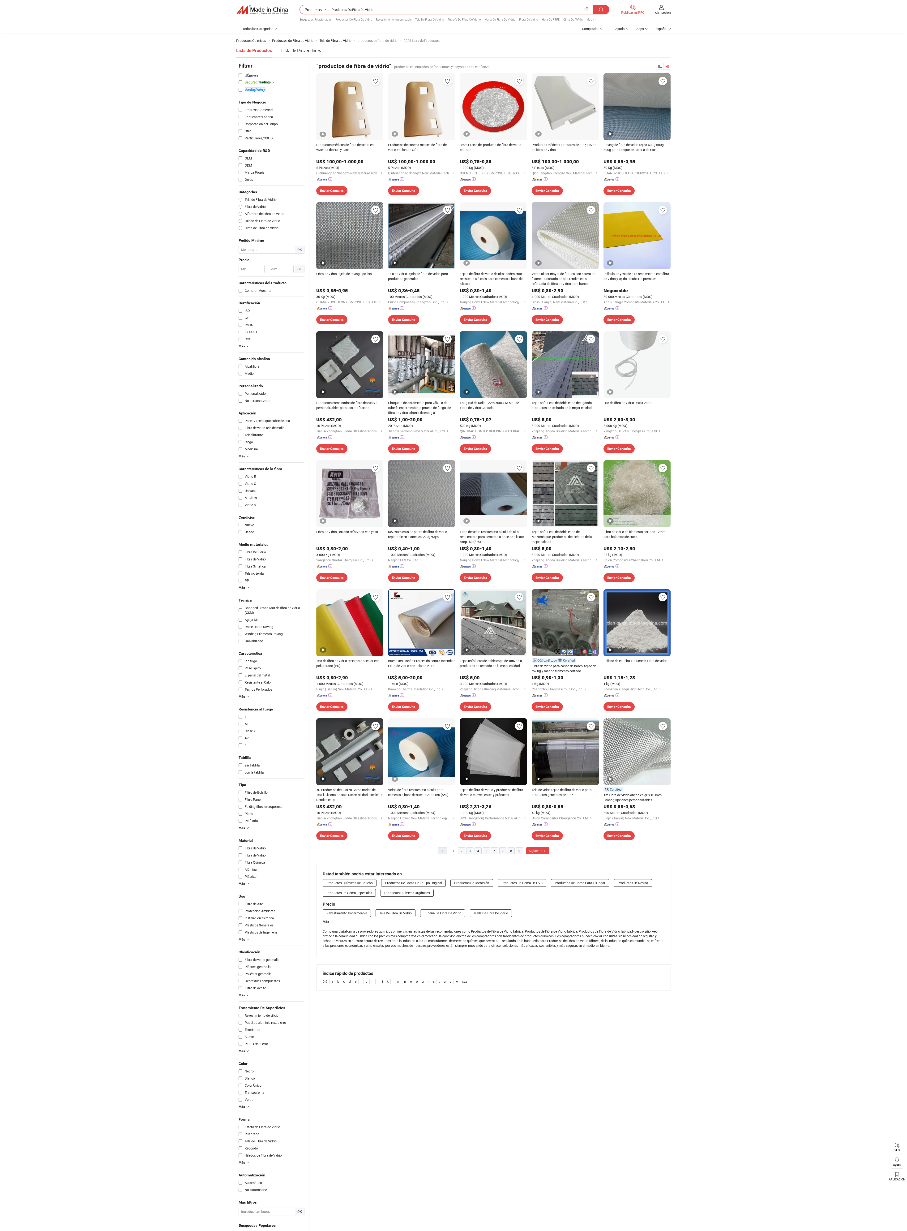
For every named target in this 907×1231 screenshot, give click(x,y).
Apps (640, 28)
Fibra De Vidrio (528, 19)
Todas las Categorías (258, 28)
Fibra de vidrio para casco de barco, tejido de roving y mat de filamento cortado (564, 668)
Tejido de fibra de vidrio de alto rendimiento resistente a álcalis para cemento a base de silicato (491, 278)
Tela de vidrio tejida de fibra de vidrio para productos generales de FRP (562, 792)
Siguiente (536, 850)
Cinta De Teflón (573, 19)
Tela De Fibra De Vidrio (429, 19)
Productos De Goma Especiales (349, 893)
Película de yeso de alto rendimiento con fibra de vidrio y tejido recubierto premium (636, 276)
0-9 (325, 981)
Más (326, 922)
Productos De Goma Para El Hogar (580, 883)
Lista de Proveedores (301, 50)
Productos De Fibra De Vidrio (353, 19)
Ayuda (620, 28)
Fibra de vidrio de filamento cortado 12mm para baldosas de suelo (634, 534)
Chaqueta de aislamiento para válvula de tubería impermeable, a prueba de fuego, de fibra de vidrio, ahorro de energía (419, 407)
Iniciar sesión (661, 12)
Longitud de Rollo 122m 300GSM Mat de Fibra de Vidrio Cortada (489, 405)
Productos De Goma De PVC (522, 883)
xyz (464, 981)
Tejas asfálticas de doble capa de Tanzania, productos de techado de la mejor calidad (491, 663)
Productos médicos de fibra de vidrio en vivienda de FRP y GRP (345, 147)
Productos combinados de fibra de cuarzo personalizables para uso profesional (346, 405)
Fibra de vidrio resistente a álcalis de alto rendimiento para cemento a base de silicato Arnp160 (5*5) (492, 536)
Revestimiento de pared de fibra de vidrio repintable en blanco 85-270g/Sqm (417, 534)
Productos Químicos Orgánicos (407, 893)
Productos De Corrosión (471, 883)
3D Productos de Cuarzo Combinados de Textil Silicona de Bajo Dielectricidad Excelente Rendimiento (349, 795)
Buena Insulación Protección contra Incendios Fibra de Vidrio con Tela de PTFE (421, 663)
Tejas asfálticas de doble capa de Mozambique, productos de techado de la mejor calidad (562, 536)
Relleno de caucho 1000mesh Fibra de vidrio (635, 661)
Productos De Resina (633, 883)
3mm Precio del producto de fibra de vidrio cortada (490, 147)
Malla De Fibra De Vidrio (500, 19)
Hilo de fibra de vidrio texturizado (627, 402)
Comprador (590, 28)
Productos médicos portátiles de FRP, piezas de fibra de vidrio (564, 147)
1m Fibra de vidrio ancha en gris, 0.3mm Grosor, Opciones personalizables (632, 797)
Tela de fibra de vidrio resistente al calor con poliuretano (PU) (348, 663)
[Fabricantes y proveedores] (262, 10)
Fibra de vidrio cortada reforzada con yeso (347, 531)
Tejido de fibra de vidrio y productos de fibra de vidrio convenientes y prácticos (491, 792)
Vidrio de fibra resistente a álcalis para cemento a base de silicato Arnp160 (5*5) (418, 792)
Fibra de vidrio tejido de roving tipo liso (344, 273)
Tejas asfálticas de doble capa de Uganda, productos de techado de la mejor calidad (562, 405)
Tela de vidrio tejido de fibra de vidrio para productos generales (418, 276)
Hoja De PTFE (551, 19)
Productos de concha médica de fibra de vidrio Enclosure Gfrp (417, 147)
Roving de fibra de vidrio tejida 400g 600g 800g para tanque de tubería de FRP (633, 147)
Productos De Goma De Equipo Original (413, 883)
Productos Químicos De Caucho (349, 883)
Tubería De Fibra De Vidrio (464, 19)
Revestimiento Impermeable (393, 19)
